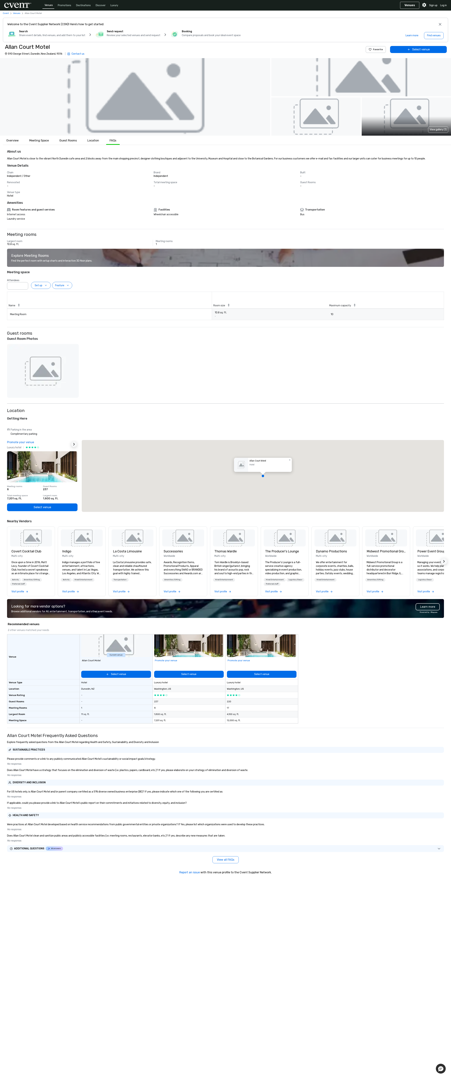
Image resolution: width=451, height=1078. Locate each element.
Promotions (64, 5)
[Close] (440, 24)
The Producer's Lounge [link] (282, 551)
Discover (101, 5)
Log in (443, 5)
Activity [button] (15, 580)
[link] (31, 537)
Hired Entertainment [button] (83, 580)
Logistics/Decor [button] (295, 580)
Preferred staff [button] (18, 584)
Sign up (433, 5)
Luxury (114, 5)
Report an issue (189, 872)
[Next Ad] (74, 444)
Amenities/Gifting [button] (32, 580)
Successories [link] (173, 551)
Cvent (6, 13)
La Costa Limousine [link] (127, 551)
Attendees (13, 280)
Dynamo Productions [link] (331, 551)
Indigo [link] (66, 551)
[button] (135, 97)
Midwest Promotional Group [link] (386, 551)
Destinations (83, 5)
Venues (49, 5)
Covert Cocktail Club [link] (26, 551)
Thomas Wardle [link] (225, 551)
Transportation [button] (120, 580)
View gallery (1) (438, 129)
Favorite (378, 49)
